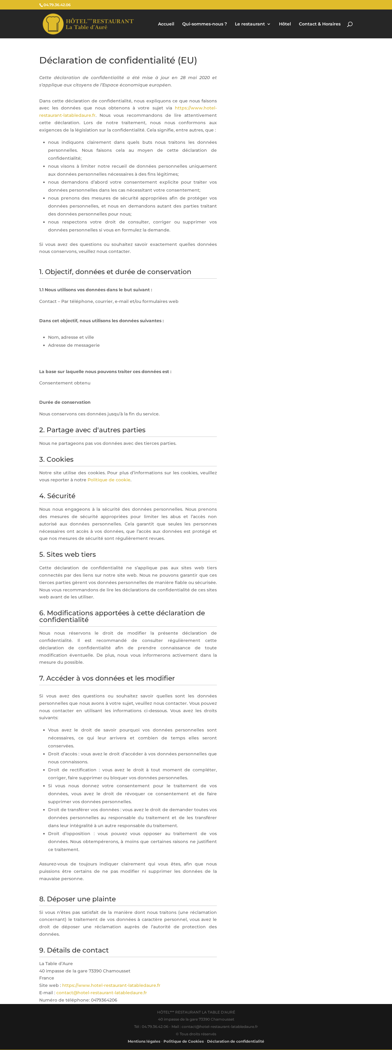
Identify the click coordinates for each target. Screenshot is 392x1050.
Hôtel (285, 24)
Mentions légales (144, 1041)
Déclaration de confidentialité (235, 1041)
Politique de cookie (109, 480)
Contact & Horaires (320, 24)
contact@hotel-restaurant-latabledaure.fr (101, 992)
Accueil (166, 24)
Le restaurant (250, 24)
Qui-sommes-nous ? (204, 24)
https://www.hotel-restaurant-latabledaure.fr (111, 985)
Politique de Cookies (184, 1041)
